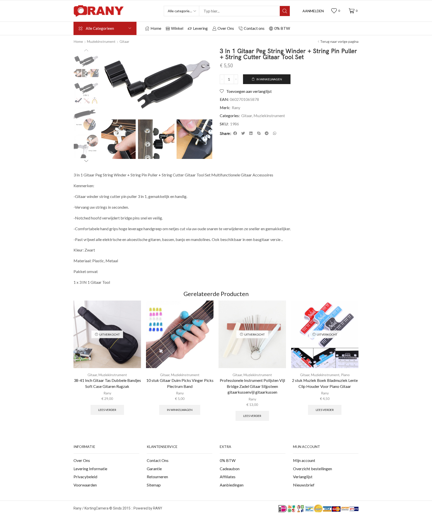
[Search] (285, 11)
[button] (313, 11)
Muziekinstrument (101, 41)
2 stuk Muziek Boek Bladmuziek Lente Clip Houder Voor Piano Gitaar (325, 383)
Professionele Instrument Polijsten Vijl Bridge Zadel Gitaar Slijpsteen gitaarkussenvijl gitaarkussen (252, 386)
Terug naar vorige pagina (339, 41)
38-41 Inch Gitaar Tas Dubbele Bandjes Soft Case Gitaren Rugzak (107, 383)
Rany (236, 107)
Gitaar (124, 41)
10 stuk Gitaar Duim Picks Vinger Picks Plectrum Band (180, 383)
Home (78, 41)
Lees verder (107, 410)
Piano (345, 375)
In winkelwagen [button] (179, 410)
